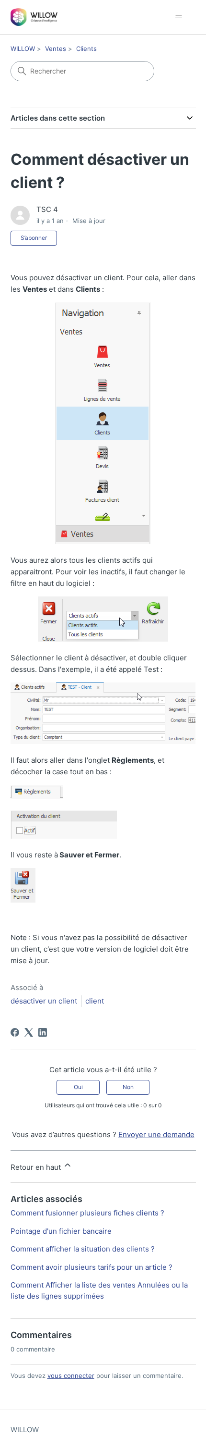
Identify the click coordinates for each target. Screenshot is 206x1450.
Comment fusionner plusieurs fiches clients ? (87, 1212)
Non (128, 1087)
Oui (78, 1087)
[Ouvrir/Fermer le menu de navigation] (179, 17)
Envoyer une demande (156, 1134)
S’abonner (34, 237)
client (94, 1000)
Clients (86, 48)
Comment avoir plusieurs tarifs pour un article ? (91, 1267)
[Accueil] (34, 17)
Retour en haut (37, 1167)
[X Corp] (28, 1032)
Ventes (55, 48)
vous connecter (70, 1375)
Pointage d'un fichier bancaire (61, 1231)
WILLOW (23, 48)
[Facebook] (15, 1032)
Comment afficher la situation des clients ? (83, 1248)
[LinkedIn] (42, 1032)
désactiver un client (44, 1000)
